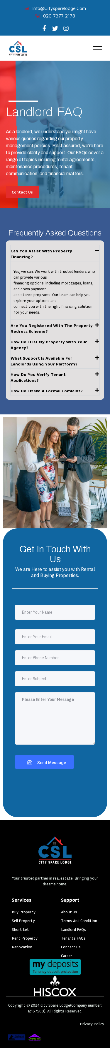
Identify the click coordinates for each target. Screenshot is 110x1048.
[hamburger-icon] (97, 48)
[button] (55, 253)
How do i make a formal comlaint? (47, 390)
